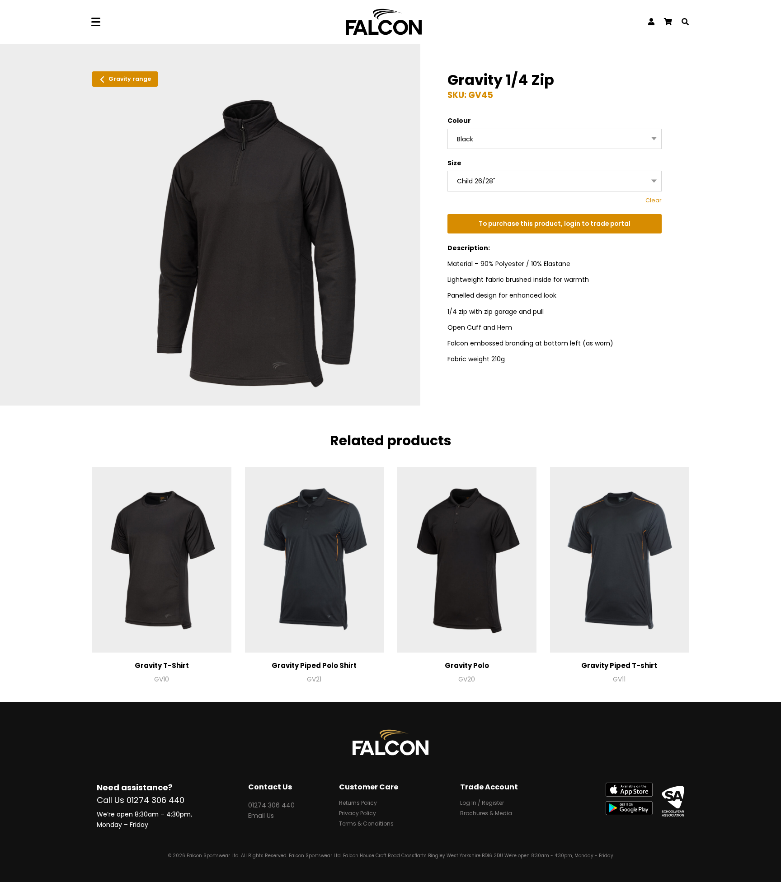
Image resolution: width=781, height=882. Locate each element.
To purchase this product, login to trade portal (554, 223)
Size (454, 163)
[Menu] (96, 22)
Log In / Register (482, 803)
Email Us (261, 815)
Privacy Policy (357, 814)
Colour (459, 120)
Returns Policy (358, 803)
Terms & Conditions (366, 824)
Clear (653, 200)
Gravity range (129, 79)
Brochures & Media (486, 814)
